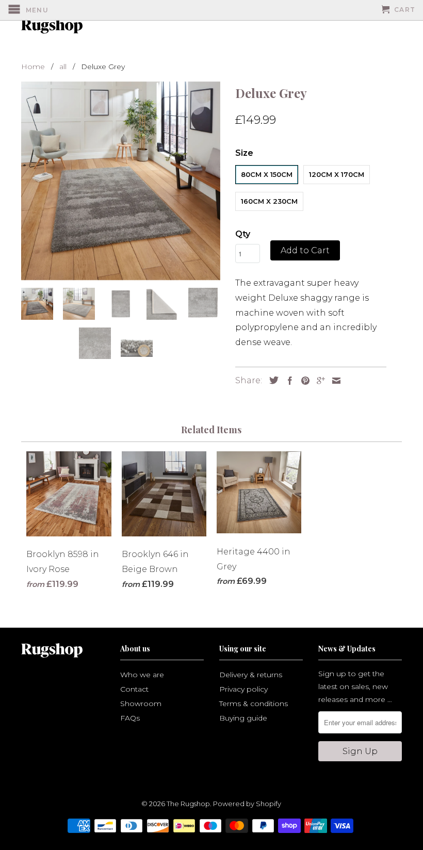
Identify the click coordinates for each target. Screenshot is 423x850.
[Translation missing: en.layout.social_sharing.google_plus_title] (318, 381)
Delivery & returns (250, 674)
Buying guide (243, 718)
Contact (134, 689)
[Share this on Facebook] (287, 381)
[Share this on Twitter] (271, 380)
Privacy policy (243, 689)
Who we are (142, 674)
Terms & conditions (253, 703)
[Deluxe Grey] (120, 180)
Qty (242, 234)
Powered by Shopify (247, 803)
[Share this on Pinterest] (303, 381)
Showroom (140, 703)
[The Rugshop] (50, 26)
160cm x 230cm (269, 201)
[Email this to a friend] (333, 381)
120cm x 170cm (336, 174)
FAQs (130, 718)
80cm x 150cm (266, 174)
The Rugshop (188, 803)
